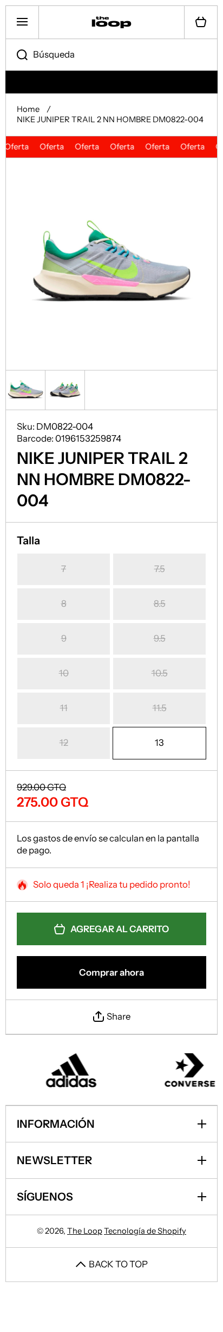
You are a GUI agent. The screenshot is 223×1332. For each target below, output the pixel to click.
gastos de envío (65, 838)
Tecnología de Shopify (145, 1231)
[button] (201, 22)
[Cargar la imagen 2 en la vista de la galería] (64, 390)
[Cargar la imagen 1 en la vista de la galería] (25, 390)
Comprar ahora (111, 972)
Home (28, 109)
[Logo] (111, 22)
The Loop (84, 1231)
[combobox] (111, 55)
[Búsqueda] (16, 55)
